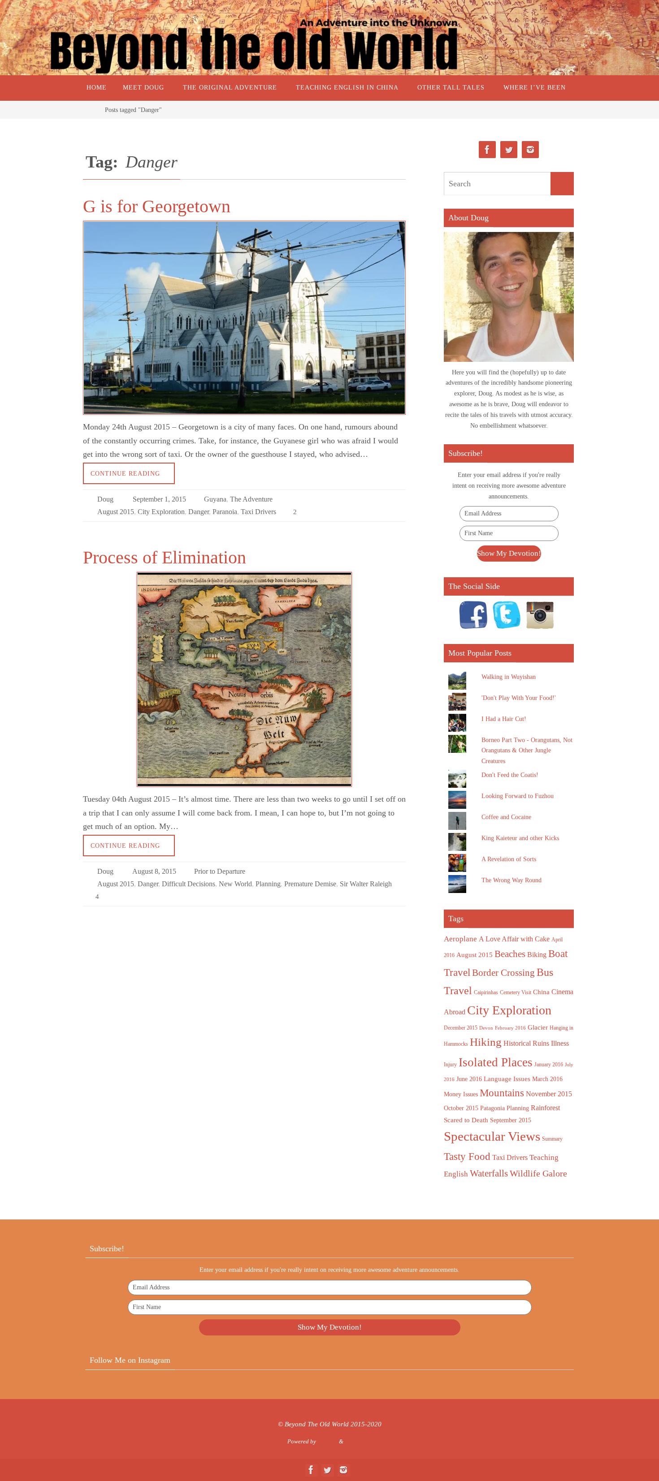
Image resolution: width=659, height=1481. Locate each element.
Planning (268, 884)
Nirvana (327, 1441)
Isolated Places (496, 1062)
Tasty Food (467, 1156)
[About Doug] (509, 297)
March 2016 (547, 1079)
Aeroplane (460, 939)
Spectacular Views (492, 1136)
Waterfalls (489, 1173)
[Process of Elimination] (244, 679)
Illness (560, 1043)
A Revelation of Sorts (508, 859)
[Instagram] (530, 150)
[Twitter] (508, 150)
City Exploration (161, 511)
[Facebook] (487, 150)
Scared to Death (466, 1120)
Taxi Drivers (258, 511)
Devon (486, 1028)
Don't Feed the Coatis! (509, 775)
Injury (450, 1064)
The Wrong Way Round (511, 880)
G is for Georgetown (156, 206)
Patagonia (492, 1108)
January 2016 (548, 1064)
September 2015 (510, 1120)
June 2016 (469, 1079)
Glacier (538, 1027)
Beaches (509, 954)
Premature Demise (310, 884)
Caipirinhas (486, 992)
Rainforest (545, 1108)
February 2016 (510, 1028)
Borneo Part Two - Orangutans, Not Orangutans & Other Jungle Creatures (526, 751)
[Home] (89, 109)
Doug (105, 499)
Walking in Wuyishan (508, 677)
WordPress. (358, 1441)
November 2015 (549, 1094)
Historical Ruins (526, 1043)
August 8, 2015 (154, 871)
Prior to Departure (219, 871)
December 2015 (460, 1028)
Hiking (486, 1042)
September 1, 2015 (159, 499)
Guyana (215, 499)
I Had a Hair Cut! (503, 719)
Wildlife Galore (538, 1173)
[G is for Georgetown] (244, 318)
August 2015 (115, 511)
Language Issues (507, 1078)
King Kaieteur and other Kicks (520, 838)
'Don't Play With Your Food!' (518, 698)
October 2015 (461, 1108)
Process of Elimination (164, 557)
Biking (536, 954)
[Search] (562, 183)
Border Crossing (503, 973)
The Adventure (251, 499)
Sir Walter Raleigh (366, 884)
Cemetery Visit (515, 992)
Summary (552, 1139)
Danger (198, 511)
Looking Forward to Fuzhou (517, 796)
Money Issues (461, 1094)
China (541, 992)
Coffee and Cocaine (506, 817)
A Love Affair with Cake (514, 939)
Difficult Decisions (188, 884)
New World (235, 884)
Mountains (502, 1093)
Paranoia (224, 511)
